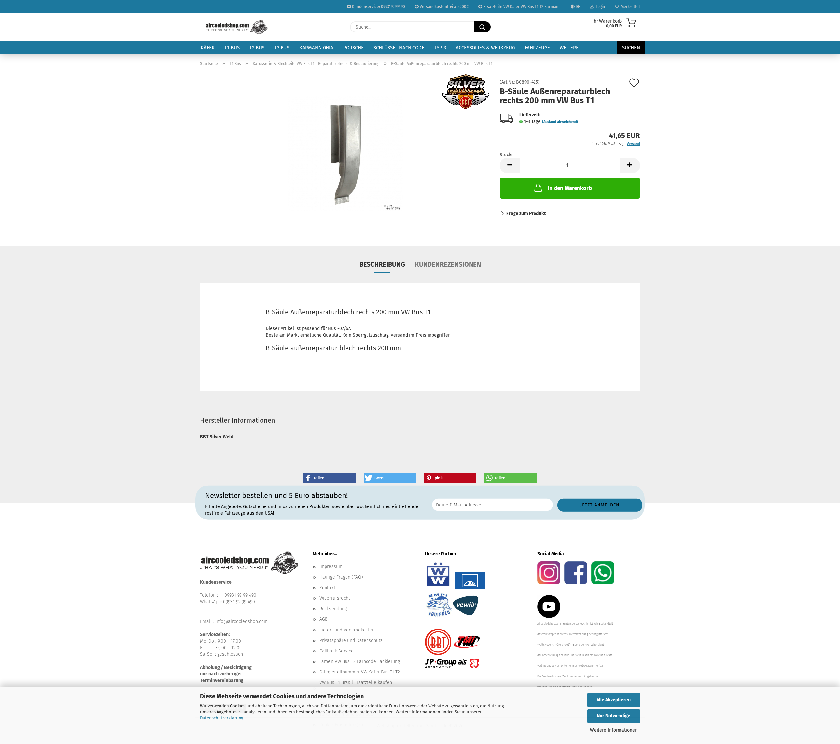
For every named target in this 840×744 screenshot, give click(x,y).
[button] (509, 165)
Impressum (331, 566)
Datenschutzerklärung (221, 717)
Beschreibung (382, 264)
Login (599, 6)
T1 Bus (232, 48)
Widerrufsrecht (334, 598)
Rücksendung (333, 608)
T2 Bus (256, 48)
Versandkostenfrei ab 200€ (444, 6)
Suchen (631, 48)
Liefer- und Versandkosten (347, 630)
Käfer (208, 48)
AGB (323, 619)
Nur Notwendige (613, 716)
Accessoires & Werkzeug (485, 48)
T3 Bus (281, 48)
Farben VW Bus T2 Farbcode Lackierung (359, 661)
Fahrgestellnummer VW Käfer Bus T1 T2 (359, 672)
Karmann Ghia (316, 48)
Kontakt (327, 587)
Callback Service (336, 651)
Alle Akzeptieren (614, 700)
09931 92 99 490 (240, 595)
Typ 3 (440, 48)
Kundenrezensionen (448, 264)
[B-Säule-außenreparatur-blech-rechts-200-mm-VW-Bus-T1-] (345, 153)
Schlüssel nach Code (398, 48)
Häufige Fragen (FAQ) (341, 577)
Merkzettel (629, 6)
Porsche (353, 48)
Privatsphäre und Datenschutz (350, 640)
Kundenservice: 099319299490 (378, 6)
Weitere (569, 48)
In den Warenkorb (570, 188)
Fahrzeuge (537, 48)
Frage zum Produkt (526, 213)
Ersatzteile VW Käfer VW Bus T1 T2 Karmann (521, 6)
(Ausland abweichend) (560, 122)
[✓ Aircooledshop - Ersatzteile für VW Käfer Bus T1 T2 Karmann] (236, 27)
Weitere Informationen (614, 730)
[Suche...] (482, 26)
